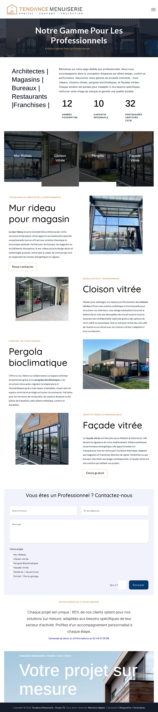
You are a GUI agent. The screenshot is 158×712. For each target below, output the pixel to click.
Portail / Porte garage (26, 576)
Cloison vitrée (21, 558)
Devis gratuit (95, 473)
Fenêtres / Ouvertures (26, 571)
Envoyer (139, 585)
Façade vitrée (21, 567)
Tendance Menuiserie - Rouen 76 (48, 707)
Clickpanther (125, 707)
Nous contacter (23, 266)
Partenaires (139, 707)
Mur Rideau (19, 554)
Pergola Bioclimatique (25, 563)
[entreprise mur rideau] (116, 254)
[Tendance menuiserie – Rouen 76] (44, 9)
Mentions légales (96, 707)
